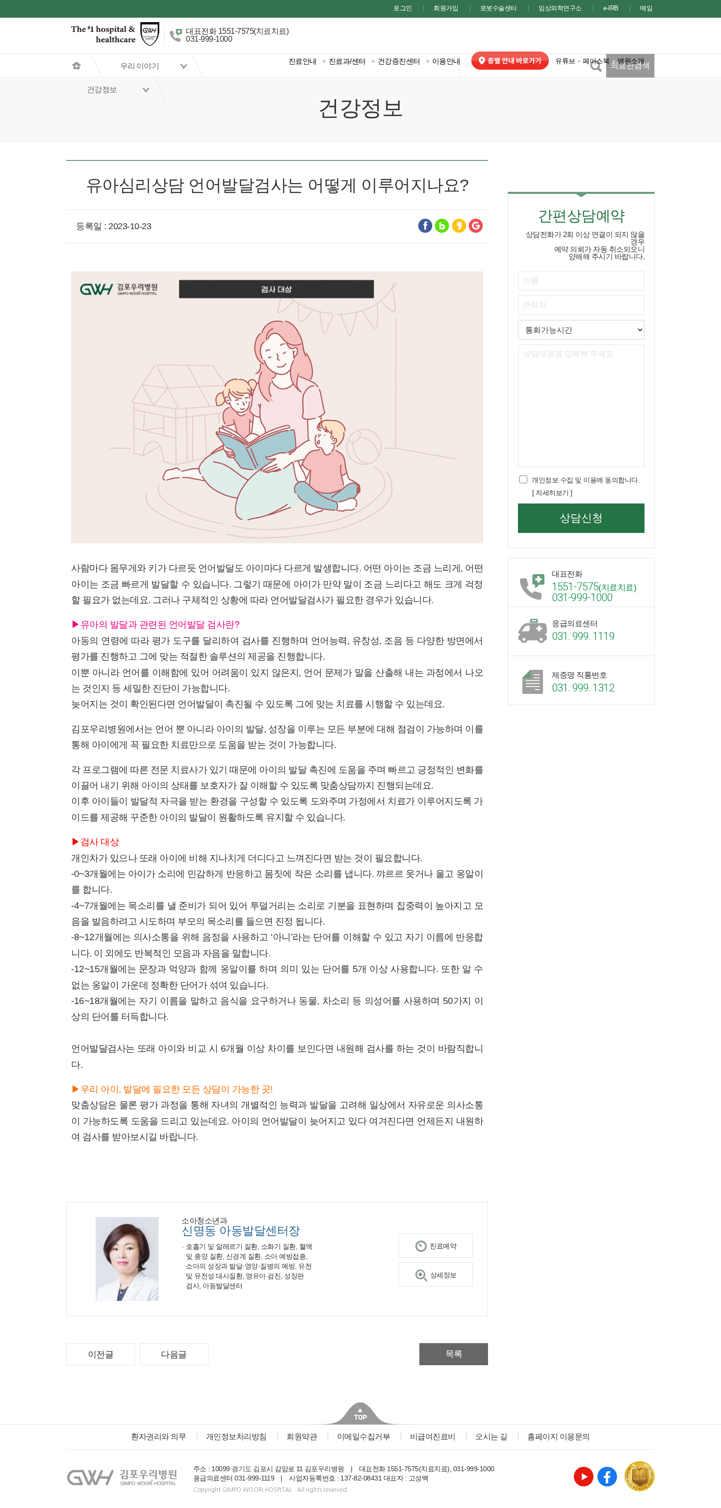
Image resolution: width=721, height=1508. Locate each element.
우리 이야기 (139, 66)
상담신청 (581, 518)
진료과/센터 (347, 61)
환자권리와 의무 (158, 1437)
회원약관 (301, 1437)
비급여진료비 (433, 1437)
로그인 (402, 8)
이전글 (101, 1354)
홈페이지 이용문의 (558, 1437)
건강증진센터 (399, 61)
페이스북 (596, 61)
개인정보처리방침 (236, 1437)
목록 (454, 1354)
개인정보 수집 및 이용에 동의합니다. (586, 480)
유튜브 (565, 61)
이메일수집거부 (363, 1437)
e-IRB (610, 8)
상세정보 (443, 1275)
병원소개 (631, 61)
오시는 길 (491, 1437)
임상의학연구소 (560, 8)
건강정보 (102, 89)
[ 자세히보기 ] (552, 493)
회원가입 (446, 8)
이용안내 (446, 61)
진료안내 (302, 61)
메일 (646, 8)
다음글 (174, 1354)
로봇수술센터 (498, 8)
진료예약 (443, 1246)
